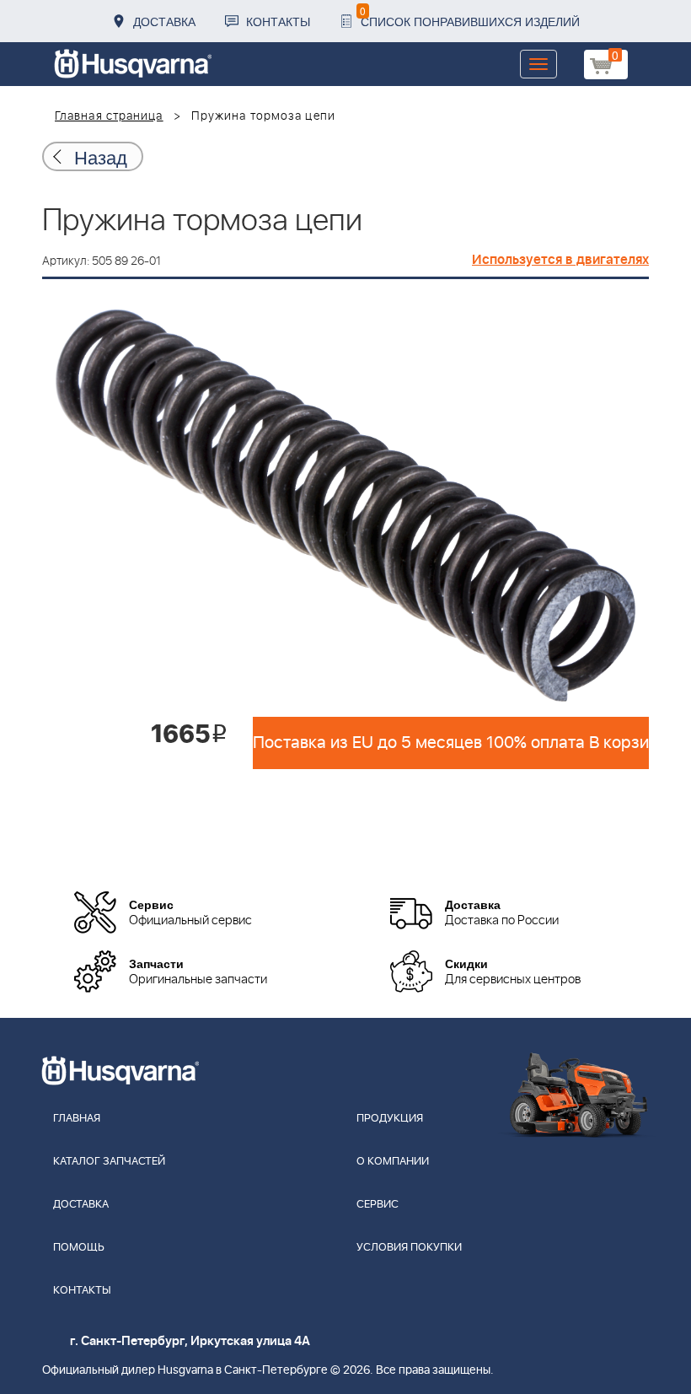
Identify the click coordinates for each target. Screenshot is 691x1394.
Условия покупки (409, 1248)
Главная (76, 1119)
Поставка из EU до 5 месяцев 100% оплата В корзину (451, 743)
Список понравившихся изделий (470, 16)
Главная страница (109, 116)
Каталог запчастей (109, 1162)
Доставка (164, 21)
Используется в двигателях (560, 260)
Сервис (377, 1205)
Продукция (389, 1119)
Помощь (78, 1248)
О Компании (392, 1162)
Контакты (278, 21)
